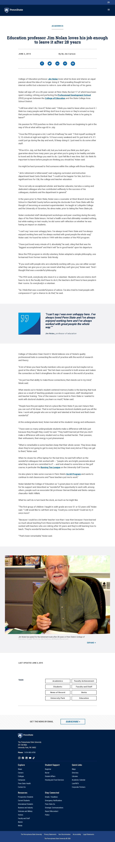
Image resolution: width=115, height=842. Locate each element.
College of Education (55, 98)
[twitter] (50, 63)
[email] (65, 63)
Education (84, 698)
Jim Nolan (53, 79)
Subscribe (72, 721)
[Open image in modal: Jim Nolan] (57, 594)
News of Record (57, 692)
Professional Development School (74, 95)
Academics (57, 26)
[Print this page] (73, 63)
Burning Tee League (50, 467)
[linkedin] (57, 63)
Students (57, 687)
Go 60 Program (73, 474)
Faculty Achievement (84, 681)
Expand (90, 643)
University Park (58, 698)
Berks (84, 692)
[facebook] (42, 63)
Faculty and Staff (84, 687)
